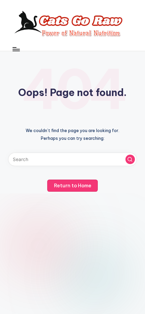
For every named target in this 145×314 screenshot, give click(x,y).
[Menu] (15, 49)
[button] (130, 159)
